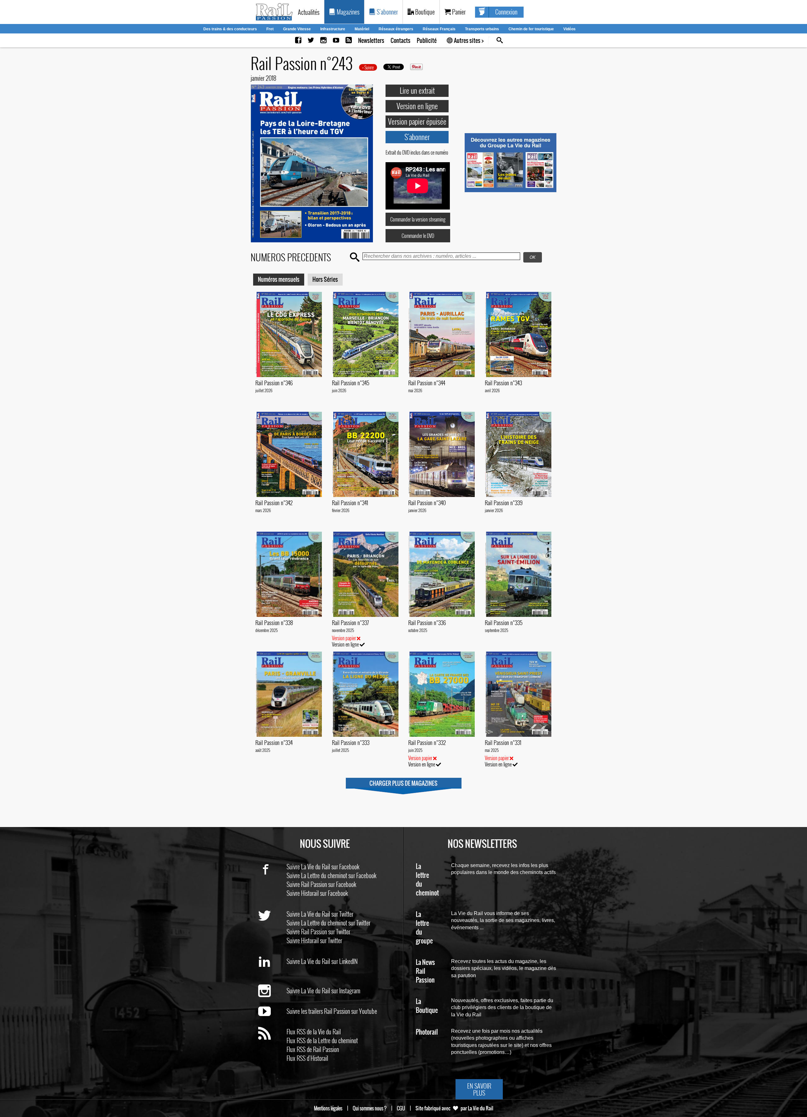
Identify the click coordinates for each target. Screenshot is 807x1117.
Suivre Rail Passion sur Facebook (321, 884)
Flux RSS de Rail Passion (313, 1049)
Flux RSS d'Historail (307, 1058)
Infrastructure (332, 29)
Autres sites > (468, 40)
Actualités (308, 12)
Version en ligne (417, 105)
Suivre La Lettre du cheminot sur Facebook (331, 875)
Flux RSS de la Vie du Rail (314, 1031)
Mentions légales (328, 1108)
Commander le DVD (418, 235)
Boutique (424, 11)
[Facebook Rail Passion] (298, 40)
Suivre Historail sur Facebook (317, 893)
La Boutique (427, 1006)
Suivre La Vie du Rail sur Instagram (323, 990)
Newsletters (371, 40)
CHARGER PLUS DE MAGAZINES (403, 783)
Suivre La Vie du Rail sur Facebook (323, 866)
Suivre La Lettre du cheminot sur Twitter (328, 922)
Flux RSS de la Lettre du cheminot (322, 1040)
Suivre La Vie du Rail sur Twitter (320, 914)
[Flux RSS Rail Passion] (348, 40)
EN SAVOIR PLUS (479, 1089)
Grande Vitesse (297, 29)
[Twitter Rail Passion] (311, 40)
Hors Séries (325, 279)
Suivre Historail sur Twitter (314, 940)
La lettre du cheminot (427, 880)
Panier (458, 11)
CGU (401, 1108)
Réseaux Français (439, 29)
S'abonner (386, 11)
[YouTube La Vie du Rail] (336, 40)
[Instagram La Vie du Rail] (323, 40)
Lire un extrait (417, 90)
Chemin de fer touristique (531, 29)
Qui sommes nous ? (369, 1108)
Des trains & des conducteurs (230, 29)
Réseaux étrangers (396, 29)
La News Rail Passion (425, 971)
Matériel (362, 29)
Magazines (347, 11)
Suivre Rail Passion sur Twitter (318, 931)
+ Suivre (368, 67)
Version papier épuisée (417, 121)
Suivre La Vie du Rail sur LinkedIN (322, 961)
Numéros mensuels (278, 279)
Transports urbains (482, 29)
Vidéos (569, 29)
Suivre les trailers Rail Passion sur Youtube (332, 1011)
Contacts (400, 40)
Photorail (427, 1032)
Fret (270, 29)
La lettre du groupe (424, 928)
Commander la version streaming (417, 219)
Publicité (427, 40)
